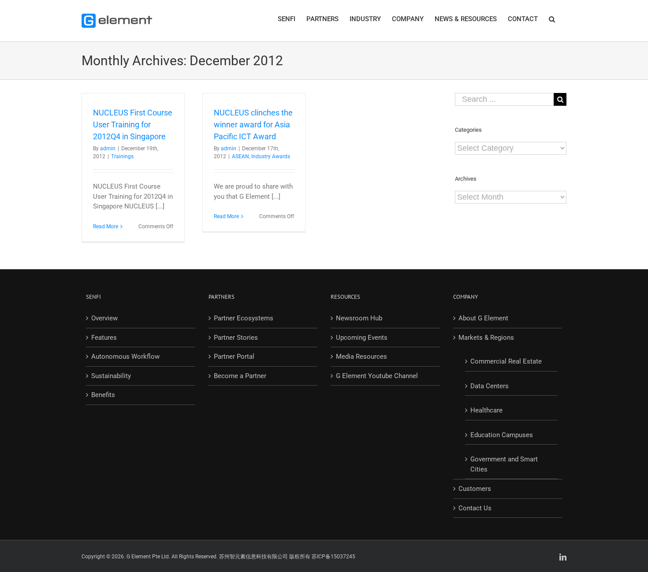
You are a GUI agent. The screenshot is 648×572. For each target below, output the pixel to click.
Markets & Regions (486, 338)
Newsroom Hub (359, 318)
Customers (474, 489)
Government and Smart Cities (504, 464)
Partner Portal (234, 356)
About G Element (483, 318)
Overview (104, 318)
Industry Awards (270, 156)
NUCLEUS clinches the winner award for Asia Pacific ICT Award (253, 124)
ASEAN (240, 156)
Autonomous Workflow (125, 356)
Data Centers (489, 386)
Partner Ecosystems (243, 318)
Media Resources (361, 356)
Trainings (122, 156)
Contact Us (475, 508)
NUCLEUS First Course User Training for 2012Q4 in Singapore (132, 124)
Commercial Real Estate (506, 361)
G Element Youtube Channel (377, 376)
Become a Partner (240, 376)
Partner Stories (236, 338)
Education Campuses (501, 435)
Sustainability (111, 376)
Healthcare (486, 410)
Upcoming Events (361, 338)
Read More (105, 226)
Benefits (103, 395)
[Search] (552, 18)
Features (104, 338)
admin (107, 148)
